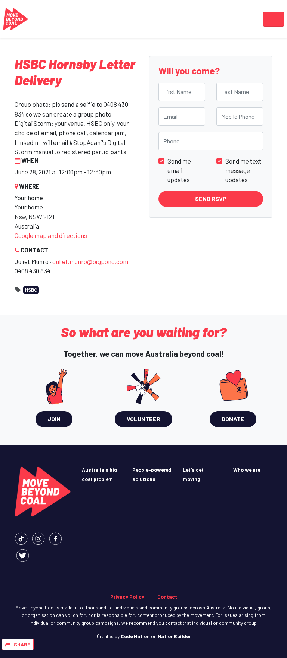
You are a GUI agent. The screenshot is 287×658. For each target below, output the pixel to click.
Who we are (246, 469)
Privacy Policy (127, 596)
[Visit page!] (21, 538)
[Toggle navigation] (273, 19)
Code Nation (135, 636)
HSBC (31, 290)
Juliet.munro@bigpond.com (90, 261)
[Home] (15, 19)
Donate (233, 418)
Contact (167, 596)
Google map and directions (51, 235)
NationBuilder (174, 636)
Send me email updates (179, 170)
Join (54, 418)
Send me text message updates (243, 170)
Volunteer (143, 418)
